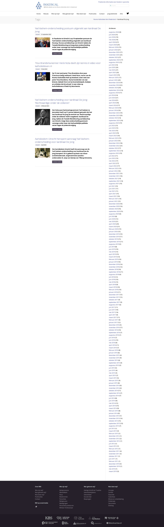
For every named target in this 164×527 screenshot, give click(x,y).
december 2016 (114, 325)
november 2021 (114, 176)
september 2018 (114, 272)
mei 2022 (112, 161)
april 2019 (112, 254)
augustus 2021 (114, 184)
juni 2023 (112, 128)
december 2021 (114, 173)
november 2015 (114, 358)
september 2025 (114, 60)
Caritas (110, 492)
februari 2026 (113, 47)
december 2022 (114, 143)
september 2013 (114, 423)
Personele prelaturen (66, 505)
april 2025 (112, 72)
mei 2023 (112, 131)
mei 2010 (112, 469)
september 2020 (114, 211)
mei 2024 (112, 100)
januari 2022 (113, 171)
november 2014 (114, 388)
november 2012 (114, 439)
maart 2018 (113, 287)
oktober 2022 (113, 148)
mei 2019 (112, 252)
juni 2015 (112, 370)
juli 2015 (112, 368)
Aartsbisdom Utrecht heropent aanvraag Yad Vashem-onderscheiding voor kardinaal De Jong (62, 140)
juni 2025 (112, 67)
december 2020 (114, 204)
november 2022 (114, 146)
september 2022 (114, 151)
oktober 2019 (113, 239)
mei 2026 (112, 40)
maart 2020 (113, 226)
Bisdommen (63, 497)
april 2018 (112, 284)
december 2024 (114, 83)
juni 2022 (112, 158)
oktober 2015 (113, 360)
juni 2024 (112, 98)
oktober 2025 (113, 57)
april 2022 (112, 163)
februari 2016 (113, 350)
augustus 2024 (114, 93)
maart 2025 (113, 75)
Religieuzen (63, 501)
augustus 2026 (114, 32)
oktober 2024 (113, 88)
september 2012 (114, 441)
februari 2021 (113, 199)
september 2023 (114, 120)
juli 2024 (112, 95)
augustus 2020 (114, 214)
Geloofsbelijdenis (90, 492)
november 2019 (114, 237)
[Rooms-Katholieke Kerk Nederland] (56, 5)
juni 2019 (112, 249)
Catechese (111, 497)
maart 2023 (113, 136)
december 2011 (114, 451)
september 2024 (114, 90)
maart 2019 (113, 257)
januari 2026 (113, 50)
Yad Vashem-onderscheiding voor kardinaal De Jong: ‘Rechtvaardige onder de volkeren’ (61, 101)
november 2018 (114, 267)
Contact (101, 14)
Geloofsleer (88, 495)
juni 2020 (112, 219)
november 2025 (114, 55)
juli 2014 (112, 398)
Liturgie (111, 490)
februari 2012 (113, 449)
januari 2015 (113, 383)
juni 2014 (112, 401)
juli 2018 (112, 277)
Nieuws (46, 14)
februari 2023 (113, 138)
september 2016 (114, 333)
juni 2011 (112, 459)
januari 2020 (113, 232)
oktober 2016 (113, 330)
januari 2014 (113, 413)
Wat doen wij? (81, 14)
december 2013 (114, 416)
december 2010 (114, 464)
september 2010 (114, 466)
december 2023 (114, 113)
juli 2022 (112, 156)
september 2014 (114, 393)
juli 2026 (112, 35)
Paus (61, 495)
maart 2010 (113, 471)
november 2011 (114, 454)
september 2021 (114, 181)
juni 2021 (112, 189)
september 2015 (114, 363)
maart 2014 (113, 408)
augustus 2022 (114, 153)
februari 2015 (113, 380)
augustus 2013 (114, 426)
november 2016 (114, 327)
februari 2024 (113, 108)
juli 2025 (112, 65)
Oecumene (112, 503)
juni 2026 (112, 37)
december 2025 (114, 52)
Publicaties (92, 14)
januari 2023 (113, 141)
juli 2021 (112, 186)
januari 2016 (113, 353)
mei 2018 (112, 282)
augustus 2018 (114, 274)
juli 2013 (112, 428)
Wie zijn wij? (55, 14)
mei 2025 (112, 70)
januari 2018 (113, 292)
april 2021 (112, 194)
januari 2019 (113, 262)
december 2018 (114, 264)
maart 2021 (113, 196)
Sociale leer (88, 497)
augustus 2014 (114, 396)
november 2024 (114, 85)
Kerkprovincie (64, 490)
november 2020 (114, 206)
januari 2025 (113, 80)
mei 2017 (112, 312)
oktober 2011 (113, 456)
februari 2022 (113, 168)
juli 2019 (112, 247)
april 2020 (112, 224)
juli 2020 (112, 216)
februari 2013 (113, 433)
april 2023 (112, 133)
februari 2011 (113, 461)
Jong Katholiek (112, 14)
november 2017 (114, 297)
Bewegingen (63, 503)
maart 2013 (113, 431)
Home (38, 14)
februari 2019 (113, 259)
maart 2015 (113, 378)
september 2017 (114, 302)
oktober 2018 (113, 269)
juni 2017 (112, 310)
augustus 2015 (114, 365)
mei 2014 (112, 403)
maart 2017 (113, 317)
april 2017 (112, 315)
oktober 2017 (113, 300)
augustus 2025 (114, 62)
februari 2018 (113, 290)
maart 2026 (113, 45)
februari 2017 (113, 320)
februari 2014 (113, 411)
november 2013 (114, 418)
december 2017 (114, 295)
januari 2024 (113, 110)
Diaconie (111, 495)
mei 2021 (112, 191)
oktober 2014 (113, 391)
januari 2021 (113, 201)
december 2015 (114, 355)
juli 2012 (112, 444)
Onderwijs (111, 501)
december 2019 (114, 234)
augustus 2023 (114, 123)
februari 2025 (113, 77)
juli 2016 (112, 338)
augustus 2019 (114, 244)
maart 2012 (113, 446)
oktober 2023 (113, 118)
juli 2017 (112, 307)
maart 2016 (113, 348)
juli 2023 (112, 125)
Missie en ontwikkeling (116, 499)
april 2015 (112, 375)
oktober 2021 (113, 178)
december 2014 (114, 385)
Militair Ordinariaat (66, 508)
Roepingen (87, 499)
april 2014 (112, 406)
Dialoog (111, 505)
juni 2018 (112, 279)
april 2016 (112, 345)
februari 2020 (113, 229)
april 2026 (112, 42)
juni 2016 (112, 340)
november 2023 (114, 115)
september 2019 (114, 242)
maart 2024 (113, 105)
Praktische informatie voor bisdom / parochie (113, 2)
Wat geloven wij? (68, 14)
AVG (121, 14)
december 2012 (114, 436)
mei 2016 (112, 343)
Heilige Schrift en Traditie (92, 490)
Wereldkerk (63, 492)
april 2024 (112, 103)
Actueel (38, 34)
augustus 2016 (114, 335)
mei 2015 (112, 373)
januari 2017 (113, 322)
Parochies (62, 499)
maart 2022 (113, 166)
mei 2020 (112, 221)
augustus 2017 (114, 305)
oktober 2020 (113, 209)
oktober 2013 (113, 421)
